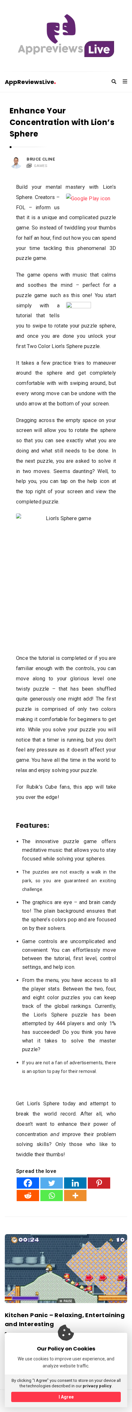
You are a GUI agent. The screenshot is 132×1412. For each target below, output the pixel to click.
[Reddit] (28, 1195)
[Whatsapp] (51, 1195)
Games (40, 165)
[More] (75, 1195)
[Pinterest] (99, 1183)
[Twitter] (51, 1183)
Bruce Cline (41, 159)
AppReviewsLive (29, 82)
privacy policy (97, 1385)
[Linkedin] (75, 1183)
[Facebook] (28, 1183)
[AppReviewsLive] (66, 35)
